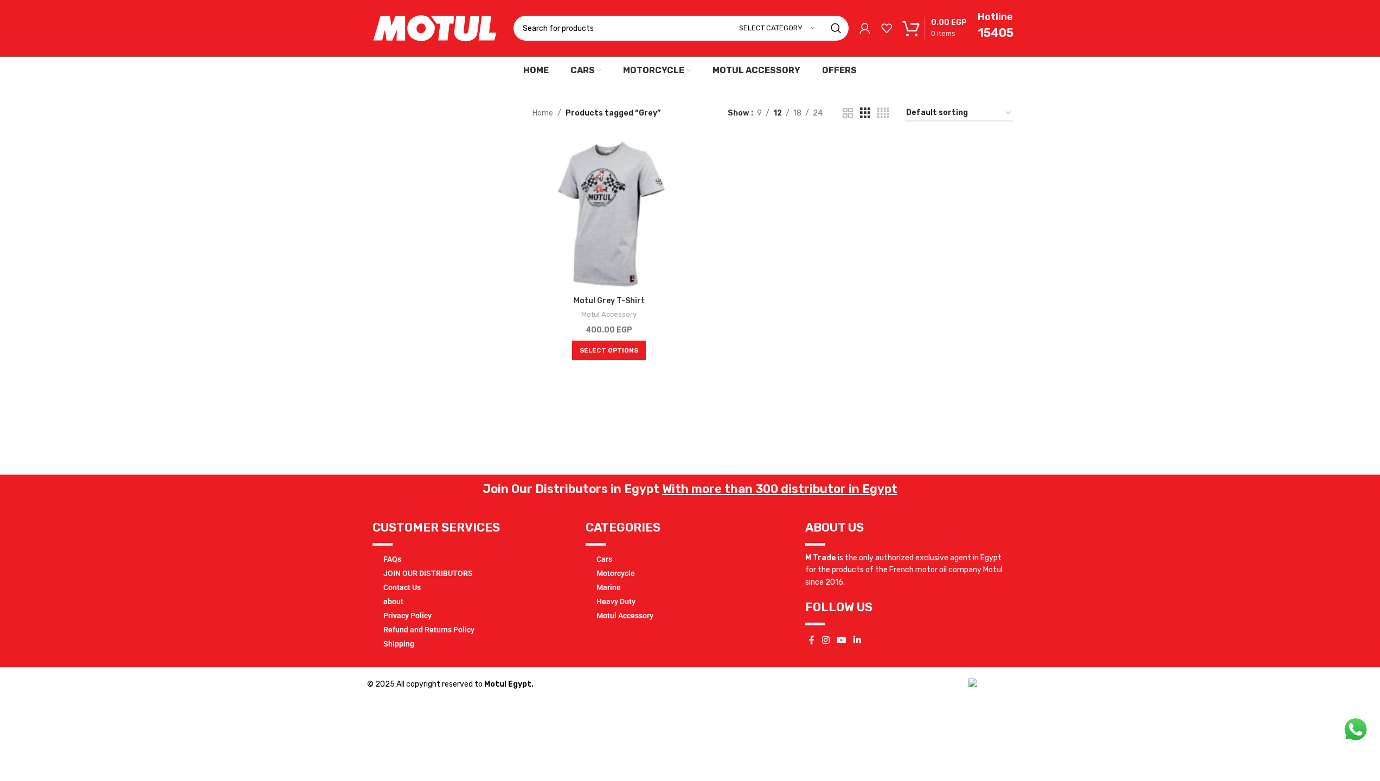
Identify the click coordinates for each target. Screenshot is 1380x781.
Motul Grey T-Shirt (609, 300)
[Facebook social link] (811, 640)
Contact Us (402, 587)
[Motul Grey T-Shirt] (608, 214)
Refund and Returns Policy (428, 629)
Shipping (398, 643)
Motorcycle (615, 573)
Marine (608, 587)
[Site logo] (435, 28)
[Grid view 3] (865, 113)
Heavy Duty (616, 601)
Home (542, 113)
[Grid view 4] (883, 113)
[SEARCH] (836, 28)
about (393, 601)
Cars (604, 559)
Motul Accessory (609, 314)
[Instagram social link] (825, 640)
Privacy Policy (407, 615)
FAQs (392, 559)
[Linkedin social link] (857, 640)
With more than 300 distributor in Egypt (779, 489)
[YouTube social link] (841, 640)
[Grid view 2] (848, 113)
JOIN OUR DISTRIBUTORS (428, 573)
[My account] (865, 28)
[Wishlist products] (886, 28)
